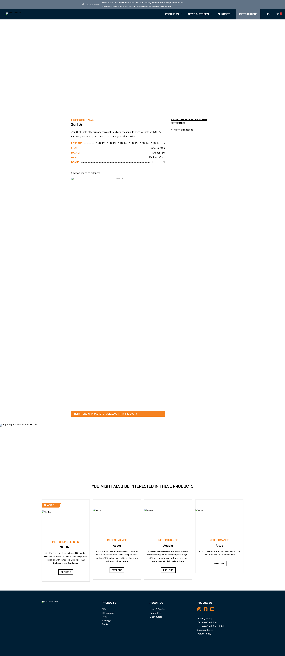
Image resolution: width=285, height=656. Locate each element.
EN (268, 14)
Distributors (248, 14)
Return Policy (204, 633)
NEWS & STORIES (198, 14)
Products (172, 14)
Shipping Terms (205, 629)
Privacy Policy (204, 618)
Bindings (106, 620)
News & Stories (157, 609)
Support (224, 14)
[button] (118, 414)
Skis (104, 609)
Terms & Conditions (207, 622)
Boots (105, 624)
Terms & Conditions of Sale (211, 626)
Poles (104, 616)
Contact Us (155, 612)
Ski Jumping (108, 612)
